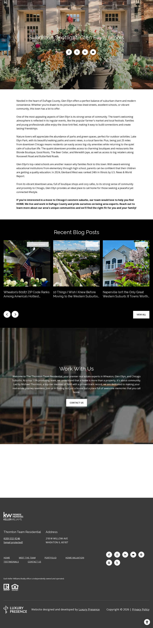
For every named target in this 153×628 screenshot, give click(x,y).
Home (7, 557)
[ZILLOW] (109, 563)
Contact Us (34, 562)
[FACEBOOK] (109, 555)
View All (141, 314)
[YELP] (117, 563)
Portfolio (50, 557)
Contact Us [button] (76, 402)
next (15, 314)
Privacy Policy (140, 609)
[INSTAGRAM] (117, 555)
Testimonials (11, 561)
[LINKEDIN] (125, 555)
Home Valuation (74, 557)
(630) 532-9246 (12, 538)
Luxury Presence (89, 609)
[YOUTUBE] (133, 555)
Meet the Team (27, 557)
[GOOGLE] (141, 555)
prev (7, 314)
